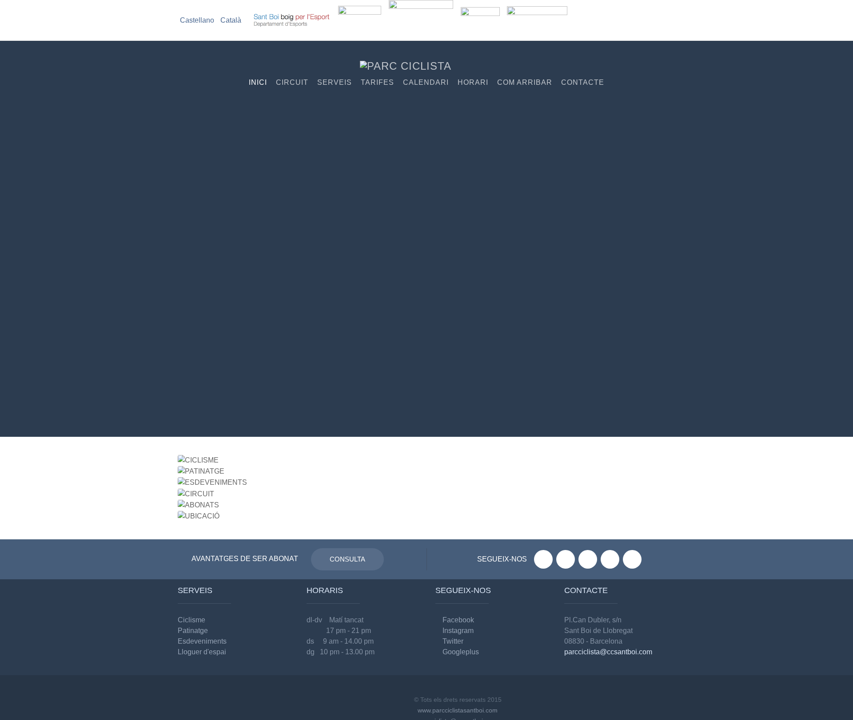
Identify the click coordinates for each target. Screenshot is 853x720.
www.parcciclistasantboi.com (458, 710)
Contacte (582, 82)
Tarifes (377, 82)
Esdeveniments (202, 641)
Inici (258, 82)
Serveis (334, 82)
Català (230, 20)
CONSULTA (347, 559)
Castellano (198, 20)
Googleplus (460, 652)
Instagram (457, 630)
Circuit (292, 82)
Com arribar (524, 82)
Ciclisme (191, 620)
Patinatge (193, 630)
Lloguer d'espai (202, 652)
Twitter (452, 641)
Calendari (426, 82)
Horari (473, 82)
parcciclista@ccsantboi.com (608, 652)
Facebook (457, 620)
